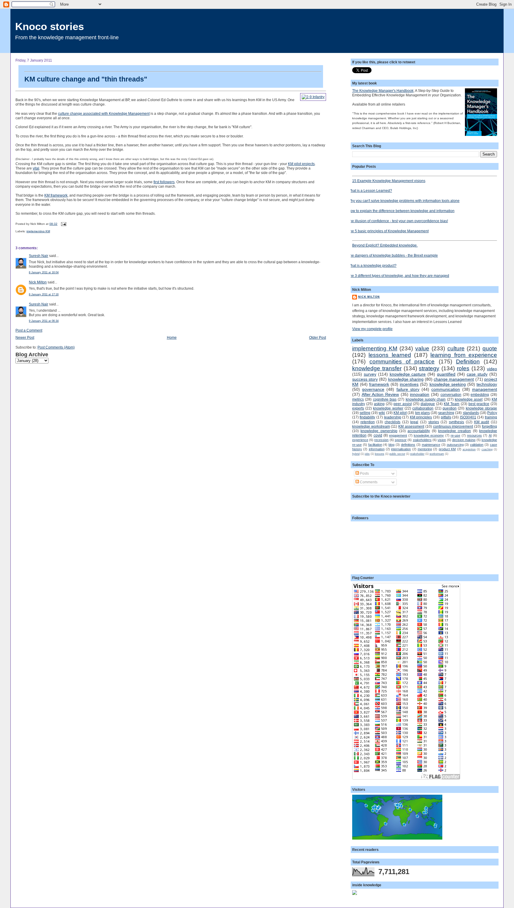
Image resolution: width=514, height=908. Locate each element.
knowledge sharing (406, 379)
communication (445, 389)
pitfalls (446, 417)
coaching (487, 449)
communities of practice (402, 361)
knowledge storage (481, 408)
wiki (382, 413)
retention (368, 422)
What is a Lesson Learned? (370, 190)
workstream (437, 453)
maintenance (431, 444)
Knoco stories (49, 26)
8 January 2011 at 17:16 (44, 294)
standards (471, 413)
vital (36, 168)
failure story (408, 389)
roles (463, 368)
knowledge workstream (371, 426)
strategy (429, 368)
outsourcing (455, 444)
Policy (492, 413)
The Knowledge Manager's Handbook (382, 90)
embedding (480, 394)
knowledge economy (429, 435)
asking (379, 404)
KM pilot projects (301, 164)
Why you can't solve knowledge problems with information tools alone (404, 201)
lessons (379, 453)
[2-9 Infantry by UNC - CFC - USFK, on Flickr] (313, 97)
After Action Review (380, 394)
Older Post (317, 337)
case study (477, 374)
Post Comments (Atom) (56, 347)
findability (367, 417)
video (492, 368)
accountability (419, 431)
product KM (447, 449)
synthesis (456, 422)
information (377, 449)
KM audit (481, 422)
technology (487, 384)
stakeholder (417, 453)
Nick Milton (38, 282)
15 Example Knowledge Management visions (388, 181)
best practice (478, 404)
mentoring (425, 449)
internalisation (401, 449)
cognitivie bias (385, 399)
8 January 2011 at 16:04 (44, 272)
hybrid (356, 453)
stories (433, 422)
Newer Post (24, 337)
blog (391, 444)
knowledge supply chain (426, 399)
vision (442, 440)
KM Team (451, 404)
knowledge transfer (377, 368)
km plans (422, 413)
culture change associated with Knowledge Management (104, 113)
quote (489, 348)
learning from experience (463, 355)
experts (358, 408)
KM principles (421, 417)
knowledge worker (388, 408)
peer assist (402, 404)
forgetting (489, 426)
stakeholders (422, 440)
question (450, 408)
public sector (397, 453)
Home (172, 337)
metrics (358, 399)
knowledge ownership (379, 431)
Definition (468, 361)
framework (379, 384)
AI (490, 435)
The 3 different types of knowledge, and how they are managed (398, 275)
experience (360, 440)
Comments (368, 482)
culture (456, 348)
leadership (392, 417)
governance (373, 389)
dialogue (428, 404)
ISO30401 (468, 417)
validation (476, 444)
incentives (409, 384)
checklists (392, 422)
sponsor (401, 440)
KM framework (56, 195)
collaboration (422, 408)
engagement (398, 435)
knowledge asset (468, 399)
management (484, 389)
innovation (419, 394)
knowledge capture (408, 374)
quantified (446, 374)
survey (370, 374)
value (422, 348)
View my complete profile (372, 329)
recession (381, 440)
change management (454, 379)
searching (446, 413)
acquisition (469, 449)
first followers (164, 182)
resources (474, 435)
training (491, 417)
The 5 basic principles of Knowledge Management (388, 231)
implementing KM (38, 231)
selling (365, 413)
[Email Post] (63, 223)
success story (365, 379)
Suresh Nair (38, 256)
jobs (367, 453)
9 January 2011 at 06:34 (44, 320)
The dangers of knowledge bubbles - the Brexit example (393, 255)
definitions (408, 444)
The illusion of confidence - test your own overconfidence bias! (398, 221)
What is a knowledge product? (372, 265)
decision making (463, 440)
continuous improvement (453, 426)
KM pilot (400, 413)
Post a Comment (28, 330)
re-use (455, 435)
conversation (451, 394)
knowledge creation (454, 431)
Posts (364, 473)
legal (414, 422)
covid (378, 435)
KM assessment (411, 426)
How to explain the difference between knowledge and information (401, 211)
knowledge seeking (448, 384)
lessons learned (390, 355)
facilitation (375, 444)
